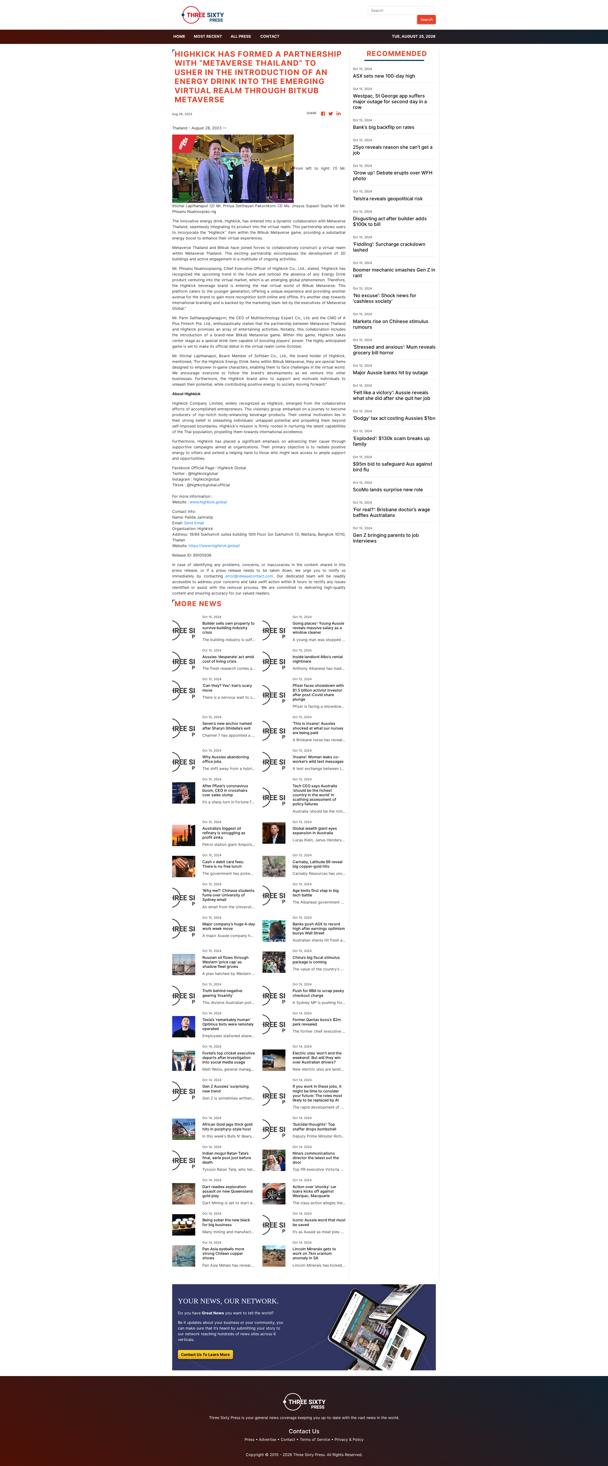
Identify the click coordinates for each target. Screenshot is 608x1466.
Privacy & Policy (349, 1439)
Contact (270, 36)
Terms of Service (315, 1439)
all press (241, 36)
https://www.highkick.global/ (214, 545)
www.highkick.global (208, 502)
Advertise (267, 1439)
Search (426, 19)
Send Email (194, 522)
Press (249, 1439)
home (179, 36)
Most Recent (208, 36)
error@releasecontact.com (249, 576)
